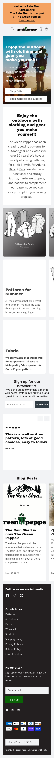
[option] (27, 70)
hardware (26, 178)
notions (19, 183)
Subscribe (42, 404)
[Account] (40, 29)
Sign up (14, 699)
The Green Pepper (20, 749)
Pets (22, 169)
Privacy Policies (14, 644)
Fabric (8, 624)
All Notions (11, 619)
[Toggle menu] (7, 29)
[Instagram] (14, 595)
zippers (39, 178)
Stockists (10, 634)
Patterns (10, 614)
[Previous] (40, 418)
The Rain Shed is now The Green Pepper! (20, 534)
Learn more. (27, 20)
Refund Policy (13, 649)
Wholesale (11, 629)
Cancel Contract (14, 654)
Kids (12, 169)
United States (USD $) (20, 742)
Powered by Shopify (38, 749)
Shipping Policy (13, 639)
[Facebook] (7, 595)
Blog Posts (27, 478)
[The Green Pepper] (27, 28)
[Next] (47, 418)
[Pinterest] (21, 595)
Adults (40, 165)
